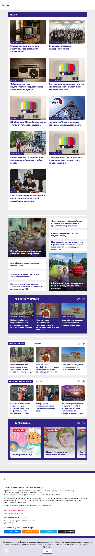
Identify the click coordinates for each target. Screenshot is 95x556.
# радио (14, 15)
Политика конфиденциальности (15, 510)
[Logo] (13, 5)
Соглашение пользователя (13, 513)
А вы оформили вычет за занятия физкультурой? (24, 264)
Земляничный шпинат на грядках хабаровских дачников (24, 275)
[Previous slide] (78, 299)
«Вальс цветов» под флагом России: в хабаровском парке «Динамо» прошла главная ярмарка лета (67, 223)
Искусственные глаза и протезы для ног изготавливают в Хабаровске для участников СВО (26, 286)
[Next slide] (83, 299)
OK (47, 552)
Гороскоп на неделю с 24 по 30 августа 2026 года (64, 234)
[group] (22, 360)
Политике (38, 544)
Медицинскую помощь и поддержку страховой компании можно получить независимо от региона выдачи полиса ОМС (68, 245)
